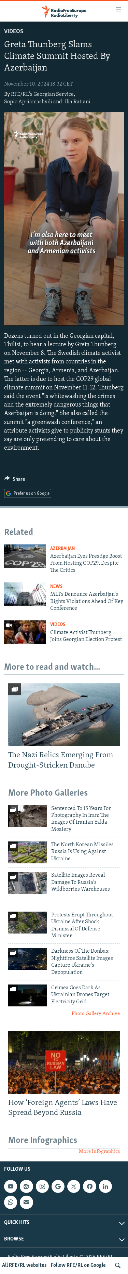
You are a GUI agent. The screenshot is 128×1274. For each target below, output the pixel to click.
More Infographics (99, 1151)
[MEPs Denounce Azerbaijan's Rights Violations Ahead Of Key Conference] (25, 594)
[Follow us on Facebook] (89, 1186)
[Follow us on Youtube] (10, 1186)
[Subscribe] (26, 1202)
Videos (13, 32)
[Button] (14, 480)
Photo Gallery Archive (96, 1013)
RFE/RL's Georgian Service (42, 94)
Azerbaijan (62, 548)
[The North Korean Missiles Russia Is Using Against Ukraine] (27, 852)
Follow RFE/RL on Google (78, 1265)
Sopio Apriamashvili (28, 102)
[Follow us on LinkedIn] (105, 1186)
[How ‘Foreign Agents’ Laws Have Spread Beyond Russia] (64, 1062)
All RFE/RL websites (24, 1265)
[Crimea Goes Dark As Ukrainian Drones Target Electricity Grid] (27, 995)
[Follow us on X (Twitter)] (73, 1186)
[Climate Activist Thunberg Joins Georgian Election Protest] (25, 632)
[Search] (118, 1265)
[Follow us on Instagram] (42, 1186)
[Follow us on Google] (58, 1186)
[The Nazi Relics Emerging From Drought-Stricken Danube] (64, 714)
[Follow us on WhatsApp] (10, 1202)
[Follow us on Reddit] (26, 1186)
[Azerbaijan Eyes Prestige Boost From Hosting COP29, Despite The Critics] (25, 556)
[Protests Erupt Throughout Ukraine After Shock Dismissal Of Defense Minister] (27, 923)
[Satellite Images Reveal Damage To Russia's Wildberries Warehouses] (27, 883)
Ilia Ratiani (77, 102)
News (56, 586)
